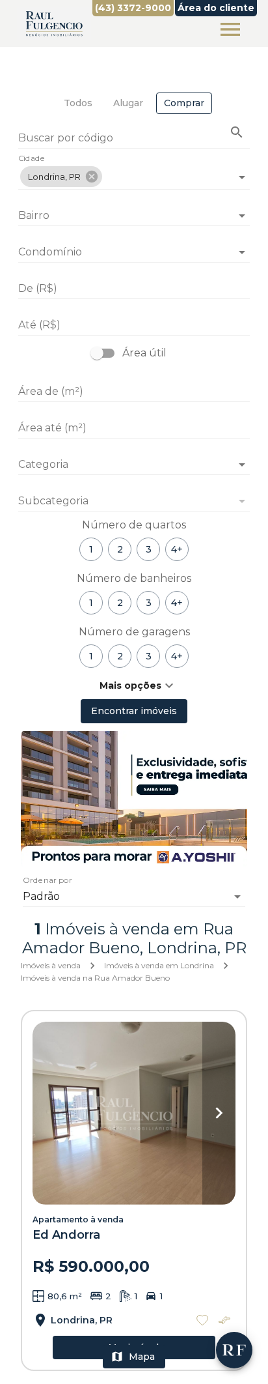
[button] (61, 176)
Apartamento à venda (78, 1219)
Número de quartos (134, 525)
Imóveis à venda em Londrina (159, 965)
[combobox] (134, 172)
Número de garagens (134, 632)
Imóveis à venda (51, 965)
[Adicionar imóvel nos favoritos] (202, 1320)
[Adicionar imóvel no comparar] (224, 1320)
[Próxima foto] (218, 1113)
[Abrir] (242, 177)
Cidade (31, 159)
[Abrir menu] (230, 29)
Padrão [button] (41, 896)
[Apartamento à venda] (134, 1113)
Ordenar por (47, 881)
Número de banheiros (134, 578)
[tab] (78, 103)
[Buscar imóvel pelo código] (237, 132)
